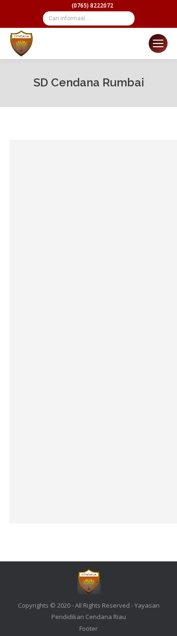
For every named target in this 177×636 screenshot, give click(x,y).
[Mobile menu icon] (158, 43)
